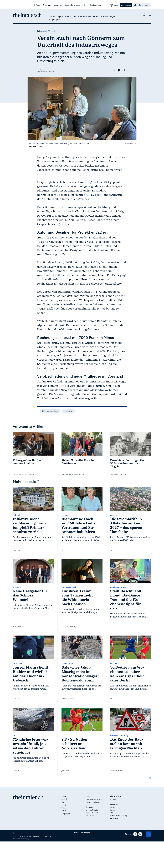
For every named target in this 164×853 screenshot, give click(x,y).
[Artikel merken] (113, 70)
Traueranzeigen (108, 16)
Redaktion (114, 804)
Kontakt (113, 810)
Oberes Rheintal (92, 813)
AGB (111, 813)
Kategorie (65, 796)
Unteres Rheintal (92, 810)
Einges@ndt (54, 19)
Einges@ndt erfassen (92, 5)
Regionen (89, 807)
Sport (60, 16)
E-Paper (37, 5)
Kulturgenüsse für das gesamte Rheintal (27, 462)
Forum (96, 16)
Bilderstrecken (84, 16)
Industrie (68, 411)
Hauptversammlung (50, 411)
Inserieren (58, 5)
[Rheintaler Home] (27, 14)
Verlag (112, 807)
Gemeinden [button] (143, 5)
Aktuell (52, 16)
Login (116, 5)
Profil (88, 796)
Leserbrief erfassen (73, 5)
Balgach (40, 31)
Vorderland (90, 816)
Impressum (45, 836)
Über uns (47, 5)
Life (74, 16)
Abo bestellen (115, 796)
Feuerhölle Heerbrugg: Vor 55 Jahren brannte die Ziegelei (127, 463)
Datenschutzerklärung (118, 816)
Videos (68, 16)
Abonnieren (126, 5)
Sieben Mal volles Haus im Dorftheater (78, 462)
